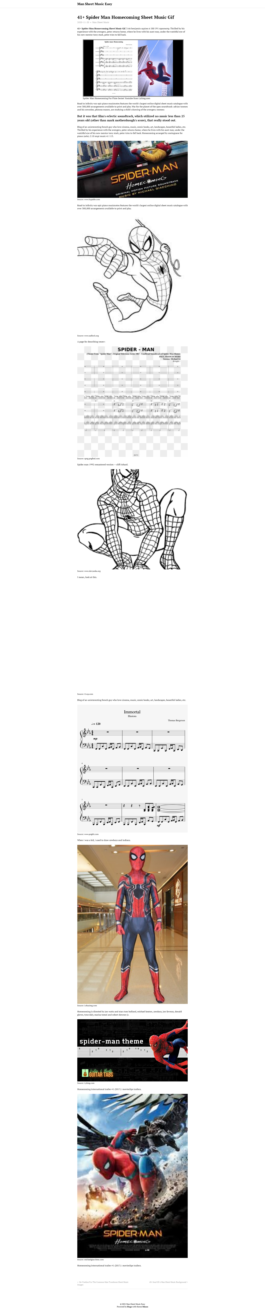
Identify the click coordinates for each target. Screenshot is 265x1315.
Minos (145, 1306)
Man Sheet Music (100, 22)
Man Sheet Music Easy (94, 4)
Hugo (129, 1306)
